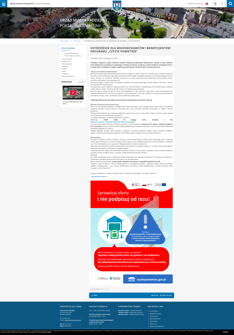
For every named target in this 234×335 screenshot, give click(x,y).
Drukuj (155, 295)
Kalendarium (66, 61)
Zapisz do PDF (166, 295)
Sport (64, 71)
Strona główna (64, 41)
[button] (3, 3)
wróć (95, 295)
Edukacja (65, 66)
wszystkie (81, 82)
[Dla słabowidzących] (215, 3)
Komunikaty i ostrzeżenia (73, 56)
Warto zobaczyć (67, 64)
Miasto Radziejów (68, 48)
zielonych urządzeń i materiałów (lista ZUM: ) (112, 122)
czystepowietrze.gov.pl (99, 176)
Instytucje (65, 74)
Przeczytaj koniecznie (72, 53)
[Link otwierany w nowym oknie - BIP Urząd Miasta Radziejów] (207, 3)
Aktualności (77, 41)
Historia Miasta (67, 59)
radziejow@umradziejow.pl (72, 320)
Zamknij (225, 332)
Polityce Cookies (46, 332)
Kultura (64, 69)
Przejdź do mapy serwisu (11, 69)
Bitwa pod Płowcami (68, 76)
